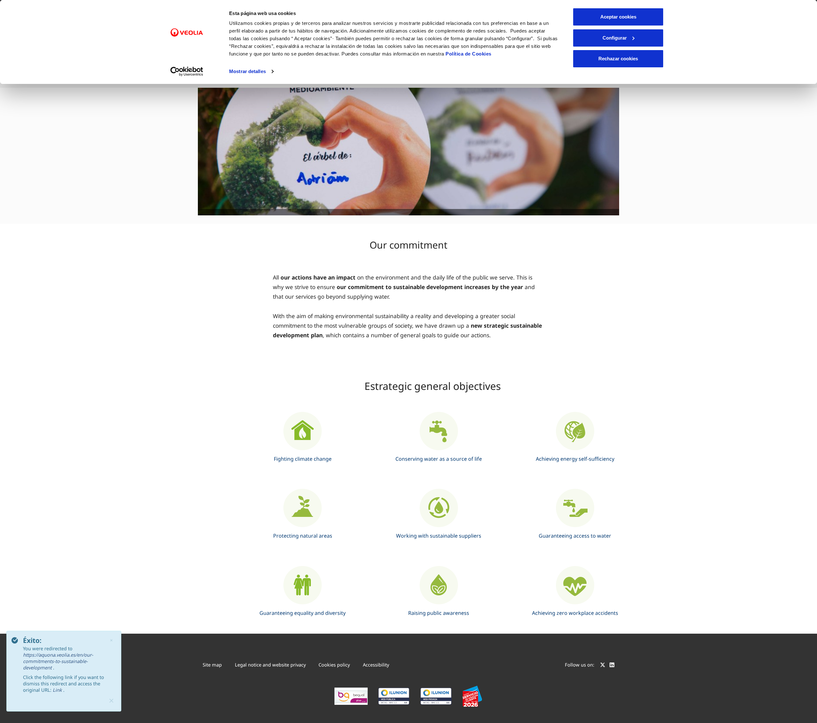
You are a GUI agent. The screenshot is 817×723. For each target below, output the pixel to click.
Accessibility (376, 664)
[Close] (111, 701)
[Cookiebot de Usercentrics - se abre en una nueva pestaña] (187, 71)
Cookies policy (334, 664)
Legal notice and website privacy (270, 664)
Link (58, 690)
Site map (212, 664)
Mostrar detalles (247, 71)
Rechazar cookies (618, 58)
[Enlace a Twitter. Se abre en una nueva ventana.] (602, 665)
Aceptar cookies (618, 16)
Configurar (615, 38)
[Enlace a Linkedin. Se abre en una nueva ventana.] (612, 665)
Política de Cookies (468, 53)
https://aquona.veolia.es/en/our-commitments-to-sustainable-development (58, 661)
